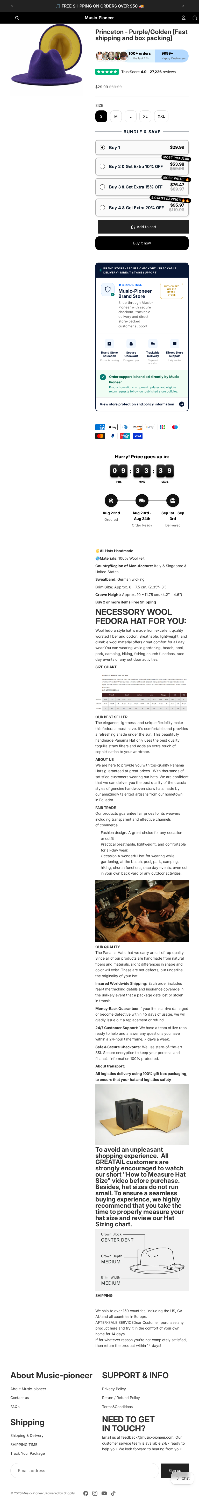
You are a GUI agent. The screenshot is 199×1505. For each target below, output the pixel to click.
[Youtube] (104, 1493)
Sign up (174, 1470)
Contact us (19, 1397)
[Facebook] (86, 1493)
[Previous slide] (12, 6)
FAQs (14, 1406)
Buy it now (142, 243)
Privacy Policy (114, 1389)
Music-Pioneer (33, 1493)
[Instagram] (95, 1493)
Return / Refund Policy (121, 1397)
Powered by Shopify (60, 1493)
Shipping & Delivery (27, 1435)
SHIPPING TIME (23, 1444)
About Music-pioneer (28, 1389)
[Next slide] (183, 6)
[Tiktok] (113, 1493)
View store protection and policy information (141, 404)
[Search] (17, 18)
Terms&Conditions (117, 1406)
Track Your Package (27, 1453)
